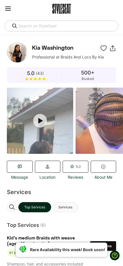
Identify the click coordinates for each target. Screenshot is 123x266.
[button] (112, 48)
